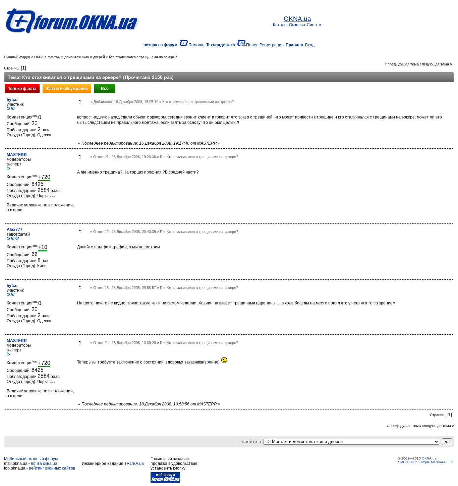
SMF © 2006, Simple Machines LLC (425, 462)
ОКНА (39, 57)
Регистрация (272, 45)
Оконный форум (17, 57)
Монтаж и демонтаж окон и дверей (76, 57)
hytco (12, 99)
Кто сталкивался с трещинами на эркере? (143, 57)
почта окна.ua (44, 463)
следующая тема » (436, 64)
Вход (309, 45)
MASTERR (17, 154)
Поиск (251, 45)
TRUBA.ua (134, 463)
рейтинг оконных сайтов (52, 468)
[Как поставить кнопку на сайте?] (165, 481)
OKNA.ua (429, 458)
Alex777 (14, 229)
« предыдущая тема (402, 64)
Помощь (196, 45)
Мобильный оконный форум (31, 458)
